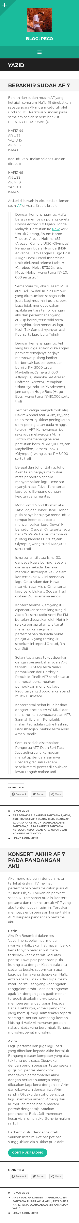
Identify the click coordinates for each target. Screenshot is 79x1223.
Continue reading (27, 1152)
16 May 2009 (21, 1192)
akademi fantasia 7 (48, 815)
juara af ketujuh (28, 822)
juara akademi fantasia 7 (49, 1204)
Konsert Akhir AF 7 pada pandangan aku (36, 860)
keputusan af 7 (38, 829)
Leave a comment (25, 838)
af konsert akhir (41, 1197)
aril (16, 819)
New (56, 229)
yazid (37, 833)
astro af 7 (60, 1201)
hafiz (24, 819)
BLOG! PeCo (39, 38)
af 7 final (20, 1197)
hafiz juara (38, 819)
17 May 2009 (21, 810)
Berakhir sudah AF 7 (39, 85)
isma (51, 819)
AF (19, 206)
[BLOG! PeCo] (39, 20)
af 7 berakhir (22, 815)
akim (66, 815)
